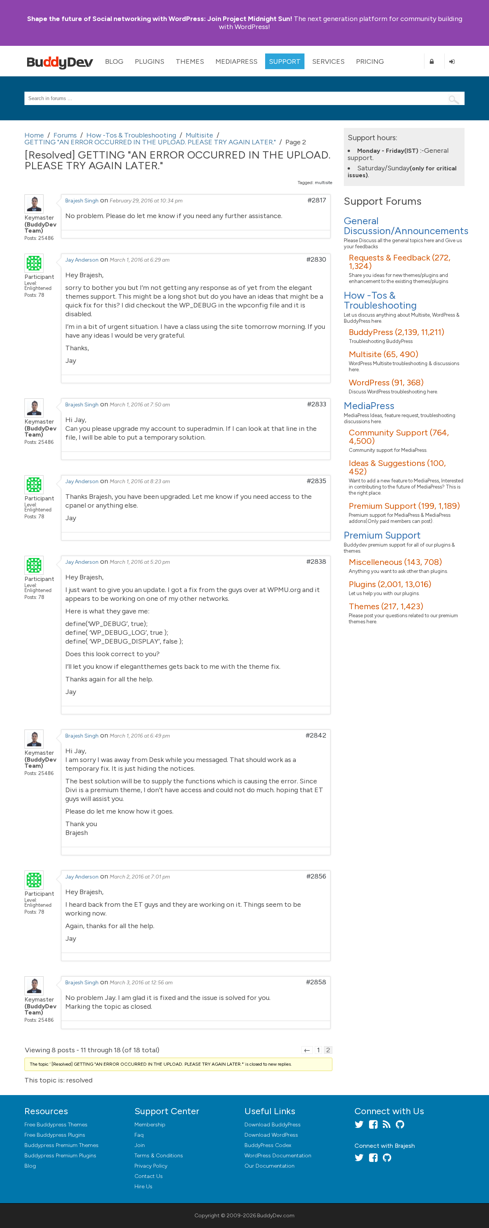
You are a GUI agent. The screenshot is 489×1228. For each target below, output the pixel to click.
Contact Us (148, 1176)
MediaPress (236, 61)
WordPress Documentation (277, 1155)
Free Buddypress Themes (55, 1124)
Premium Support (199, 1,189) (404, 506)
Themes (190, 61)
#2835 (316, 480)
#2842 (316, 735)
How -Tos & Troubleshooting (380, 300)
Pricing (370, 61)
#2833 (316, 404)
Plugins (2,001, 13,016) (390, 584)
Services (328, 61)
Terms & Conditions (158, 1155)
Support (285, 61)
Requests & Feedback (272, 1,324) (399, 261)
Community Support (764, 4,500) (399, 436)
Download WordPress (271, 1135)
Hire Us (143, 1186)
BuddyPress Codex (267, 1145)
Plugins (149, 61)
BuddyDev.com (276, 1215)
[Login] (455, 61)
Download (272, 1124)
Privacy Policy (150, 1166)
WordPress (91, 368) (386, 382)
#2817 (317, 200)
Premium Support (382, 535)
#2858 (316, 982)
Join (139, 1145)
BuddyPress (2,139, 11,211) (396, 332)
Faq (139, 1135)
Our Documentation (269, 1166)
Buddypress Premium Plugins (60, 1155)
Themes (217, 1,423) (386, 606)
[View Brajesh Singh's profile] (34, 211)
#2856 (316, 876)
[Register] (434, 61)
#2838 (316, 561)
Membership (149, 1124)
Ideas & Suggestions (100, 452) (397, 467)
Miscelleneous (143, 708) (395, 562)
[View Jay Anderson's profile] (34, 270)
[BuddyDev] (61, 61)
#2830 (316, 259)
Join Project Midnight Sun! (159, 19)
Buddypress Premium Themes (61, 1145)
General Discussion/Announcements (406, 226)
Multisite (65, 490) (383, 354)
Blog (114, 61)
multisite (323, 182)
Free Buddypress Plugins (54, 1135)
